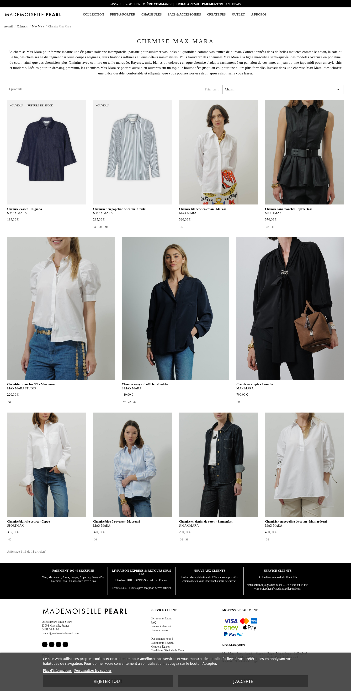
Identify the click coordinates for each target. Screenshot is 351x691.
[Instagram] (51, 644)
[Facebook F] (45, 644)
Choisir (283, 89)
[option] (95, 227)
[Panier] (344, 14)
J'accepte (243, 681)
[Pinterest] (58, 644)
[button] (338, 14)
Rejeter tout (108, 681)
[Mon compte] (333, 14)
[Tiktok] (65, 644)
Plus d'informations (57, 670)
